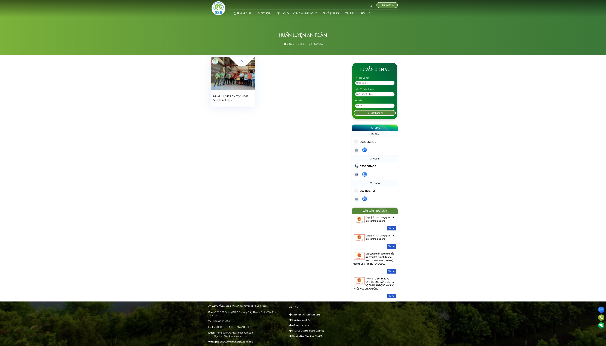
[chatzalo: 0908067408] (364, 150)
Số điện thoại (368, 89)
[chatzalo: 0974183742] (364, 199)
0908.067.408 (225, 327)
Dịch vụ (281, 13)
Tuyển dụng (331, 13)
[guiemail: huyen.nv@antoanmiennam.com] (356, 175)
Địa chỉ (358, 100)
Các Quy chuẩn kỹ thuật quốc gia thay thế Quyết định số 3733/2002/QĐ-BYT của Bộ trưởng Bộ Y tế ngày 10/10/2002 (374, 258)
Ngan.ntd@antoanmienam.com (231, 336)
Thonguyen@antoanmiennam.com (234, 333)
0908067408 (367, 142)
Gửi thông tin (376, 113)
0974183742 (367, 191)
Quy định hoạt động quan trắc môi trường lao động (380, 219)
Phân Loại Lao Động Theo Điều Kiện (307, 336)
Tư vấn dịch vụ (387, 5)
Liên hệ (365, 13)
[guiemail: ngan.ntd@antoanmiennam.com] (356, 199)
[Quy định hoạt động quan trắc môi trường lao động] (359, 222)
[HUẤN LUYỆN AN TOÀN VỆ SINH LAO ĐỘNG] (241, 62)
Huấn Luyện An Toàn (301, 320)
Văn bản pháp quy (305, 13)
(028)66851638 (221, 321)
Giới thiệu (264, 13)
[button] (370, 5)
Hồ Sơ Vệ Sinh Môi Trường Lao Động (308, 330)
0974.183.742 (243, 327)
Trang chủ (244, 13)
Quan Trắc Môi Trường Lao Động (306, 314)
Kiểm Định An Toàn (300, 325)
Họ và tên (366, 78)
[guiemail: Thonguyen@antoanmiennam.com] (356, 150)
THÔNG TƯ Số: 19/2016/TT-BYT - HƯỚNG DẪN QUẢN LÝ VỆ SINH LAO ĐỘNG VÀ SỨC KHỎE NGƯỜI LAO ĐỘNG (374, 283)
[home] (284, 44)
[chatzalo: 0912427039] (364, 175)
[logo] (218, 14)
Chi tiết (391, 228)
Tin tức (350, 13)
